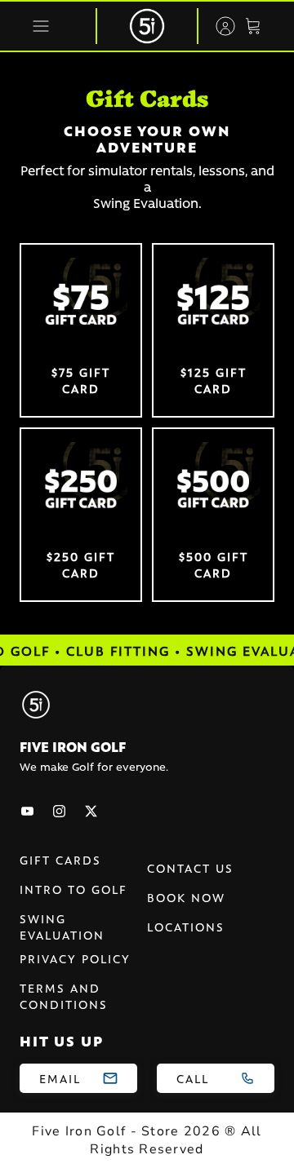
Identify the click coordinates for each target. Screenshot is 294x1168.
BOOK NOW (186, 897)
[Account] (217, 26)
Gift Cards (60, 860)
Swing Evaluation (62, 926)
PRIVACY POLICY (75, 958)
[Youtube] (27, 811)
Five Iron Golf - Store (105, 1131)
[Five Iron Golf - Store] (147, 26)
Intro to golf (73, 889)
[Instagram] (59, 811)
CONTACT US (190, 868)
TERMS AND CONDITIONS (64, 996)
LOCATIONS (186, 926)
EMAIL (60, 1078)
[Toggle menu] (41, 26)
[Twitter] (91, 811)
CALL (192, 1078)
